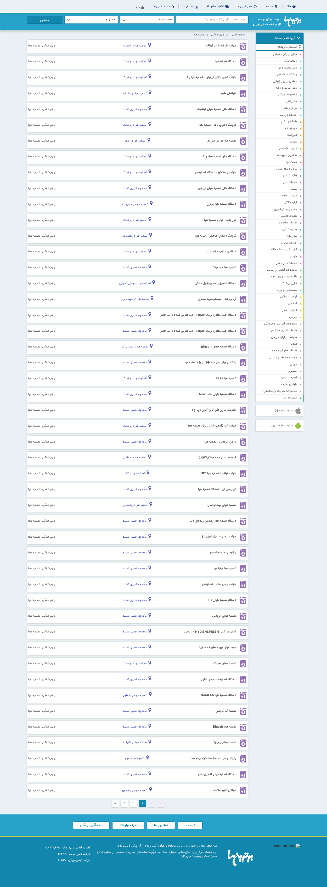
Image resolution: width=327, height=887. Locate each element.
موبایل (293, 364)
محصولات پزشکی (287, 94)
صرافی (293, 317)
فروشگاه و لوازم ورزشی (284, 337)
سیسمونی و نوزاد (287, 290)
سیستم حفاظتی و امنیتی (282, 357)
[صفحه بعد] (124, 803)
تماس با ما (161, 825)
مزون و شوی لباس (286, 168)
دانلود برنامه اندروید (281, 425)
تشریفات (292, 236)
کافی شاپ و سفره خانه (284, 249)
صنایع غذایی (289, 229)
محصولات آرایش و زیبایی (282, 269)
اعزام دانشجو (289, 310)
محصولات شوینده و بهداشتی (280, 391)
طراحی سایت (289, 384)
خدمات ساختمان (287, 222)
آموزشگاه (292, 135)
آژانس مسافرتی (288, 296)
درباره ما (190, 825)
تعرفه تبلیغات (128, 825)
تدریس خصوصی (287, 148)
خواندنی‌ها (188, 6)
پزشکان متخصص (287, 74)
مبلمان (293, 189)
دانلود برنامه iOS (283, 410)
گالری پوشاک (289, 283)
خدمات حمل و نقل (286, 263)
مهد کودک (291, 128)
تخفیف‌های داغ (215, 6)
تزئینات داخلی (289, 216)
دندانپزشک (290, 60)
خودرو (293, 256)
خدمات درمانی (288, 115)
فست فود (291, 162)
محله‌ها (269, 6)
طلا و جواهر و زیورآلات (284, 276)
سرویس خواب (288, 195)
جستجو (44, 20)
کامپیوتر (292, 371)
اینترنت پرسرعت (287, 377)
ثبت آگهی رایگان (91, 825)
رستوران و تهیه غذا (286, 155)
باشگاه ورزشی (289, 121)
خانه (289, 6)
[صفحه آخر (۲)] (115, 803)
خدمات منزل (289, 182)
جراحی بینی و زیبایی (285, 81)
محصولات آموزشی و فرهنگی (280, 323)
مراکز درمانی (290, 108)
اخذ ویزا (292, 303)
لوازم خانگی (290, 202)
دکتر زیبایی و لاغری (286, 87)
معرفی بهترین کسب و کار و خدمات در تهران (266, 22)
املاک (293, 343)
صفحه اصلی (238, 34)
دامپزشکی (291, 101)
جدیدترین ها (245, 6)
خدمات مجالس (288, 242)
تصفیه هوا (199, 34)
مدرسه (293, 141)
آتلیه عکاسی (290, 175)
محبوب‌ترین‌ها (161, 6)
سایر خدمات (290, 397)
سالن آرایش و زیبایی (284, 54)
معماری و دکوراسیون (285, 209)
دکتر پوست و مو (287, 67)
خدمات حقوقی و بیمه (284, 350)
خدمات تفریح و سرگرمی (283, 330)
